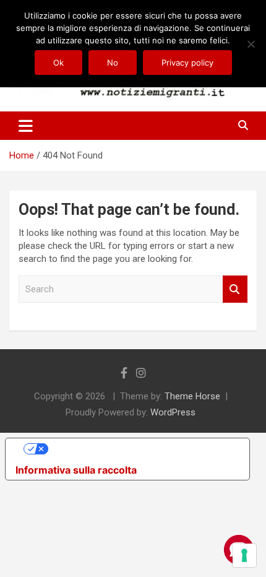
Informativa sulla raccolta (76, 470)
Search (235, 289)
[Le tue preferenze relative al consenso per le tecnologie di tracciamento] (244, 555)
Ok (58, 62)
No (112, 62)
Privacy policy (187, 62)
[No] (250, 44)
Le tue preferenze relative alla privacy (139, 449)
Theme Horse (192, 396)
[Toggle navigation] (25, 125)
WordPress (172, 412)
